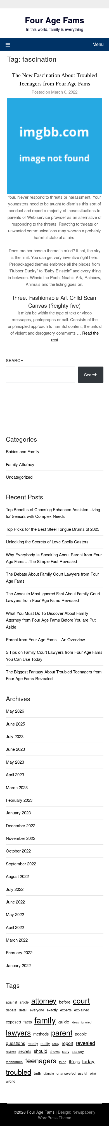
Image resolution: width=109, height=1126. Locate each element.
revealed (85, 1042)
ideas (75, 1022)
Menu (98, 44)
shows (55, 1051)
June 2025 (15, 724)
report (67, 1043)
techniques (14, 1061)
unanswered (65, 1073)
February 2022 (19, 952)
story (65, 1051)
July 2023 (14, 736)
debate (11, 1009)
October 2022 (18, 851)
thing (63, 1061)
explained (81, 1010)
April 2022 (15, 927)
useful (82, 1073)
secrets (24, 1051)
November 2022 (20, 838)
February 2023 (19, 800)
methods (41, 1034)
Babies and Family (22, 451)
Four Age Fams (54, 20)
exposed (13, 1022)
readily (33, 1043)
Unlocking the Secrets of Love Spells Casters (47, 542)
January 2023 (18, 812)
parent (61, 1032)
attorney (43, 1000)
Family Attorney (20, 464)
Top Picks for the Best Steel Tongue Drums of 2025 (52, 529)
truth (37, 1073)
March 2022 (17, 940)
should (40, 1051)
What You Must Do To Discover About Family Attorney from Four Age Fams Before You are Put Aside (51, 620)
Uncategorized (19, 477)
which (93, 1073)
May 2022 (15, 914)
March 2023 (17, 787)
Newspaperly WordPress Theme (66, 1114)
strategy (78, 1051)
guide (63, 1021)
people (81, 1034)
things (74, 1061)
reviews (11, 1051)
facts (27, 1022)
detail (23, 1009)
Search (14, 360)
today (88, 1061)
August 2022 (17, 876)
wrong (10, 1081)
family (45, 1020)
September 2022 (21, 863)
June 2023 (15, 749)
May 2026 (15, 711)
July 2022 (14, 889)
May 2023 (15, 762)
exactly (52, 1010)
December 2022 (20, 825)
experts (66, 1010)
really (55, 1044)
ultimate (49, 1073)
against (11, 1002)
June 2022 (15, 902)
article (24, 1002)
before (64, 1002)
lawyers (18, 1032)
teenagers (40, 1060)
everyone (37, 1009)
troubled (18, 1072)
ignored (86, 1022)
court (81, 1000)
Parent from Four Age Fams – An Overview (45, 639)
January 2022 (18, 965)
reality (45, 1043)
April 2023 (15, 774)
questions (15, 1043)
